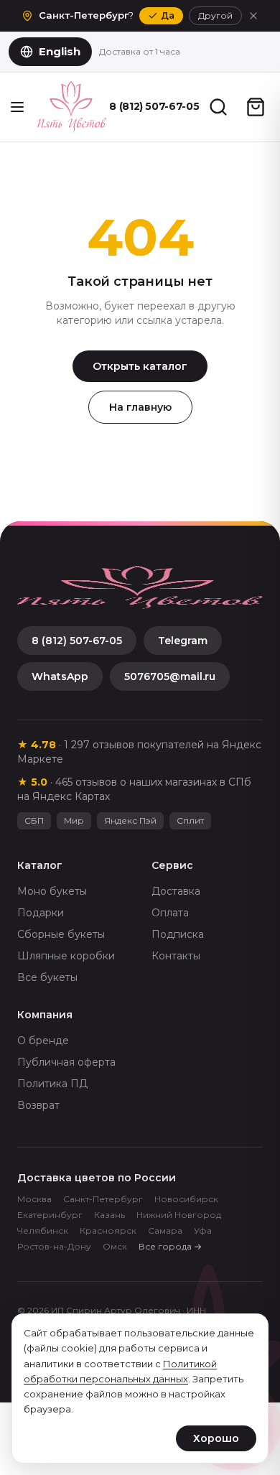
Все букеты (47, 977)
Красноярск (108, 1230)
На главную (140, 407)
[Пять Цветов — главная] (71, 107)
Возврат (38, 1105)
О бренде (43, 1040)
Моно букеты (52, 891)
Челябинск (42, 1230)
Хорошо (216, 1438)
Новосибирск (186, 1199)
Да (167, 15)
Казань (109, 1214)
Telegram (182, 640)
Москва (34, 1199)
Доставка (175, 891)
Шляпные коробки (66, 955)
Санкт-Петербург (103, 1199)
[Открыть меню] (17, 107)
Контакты (175, 955)
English (59, 51)
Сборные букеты (61, 934)
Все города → (170, 1246)
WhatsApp (60, 676)
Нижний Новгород (178, 1214)
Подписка (177, 934)
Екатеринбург (50, 1214)
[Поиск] (218, 107)
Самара (165, 1230)
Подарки (40, 912)
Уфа (203, 1230)
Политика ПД (52, 1083)
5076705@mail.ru (169, 676)
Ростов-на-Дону (54, 1246)
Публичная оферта (66, 1062)
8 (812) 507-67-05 (154, 106)
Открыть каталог (140, 366)
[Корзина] (255, 107)
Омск (115, 1246)
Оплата (170, 912)
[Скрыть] (253, 16)
